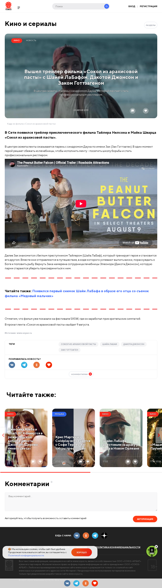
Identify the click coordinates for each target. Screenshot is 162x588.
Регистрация (148, 6)
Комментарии (81, 374)
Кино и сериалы (31, 23)
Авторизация (145, 519)
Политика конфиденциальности (117, 547)
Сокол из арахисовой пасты (78, 344)
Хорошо (82, 552)
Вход (131, 6)
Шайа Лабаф (109, 344)
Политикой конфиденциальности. (26, 555)
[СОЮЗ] (9, 565)
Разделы (151, 25)
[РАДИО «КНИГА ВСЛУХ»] (151, 551)
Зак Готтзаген (69, 350)
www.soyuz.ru (24, 333)
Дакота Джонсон (133, 344)
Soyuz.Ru (8, 6)
